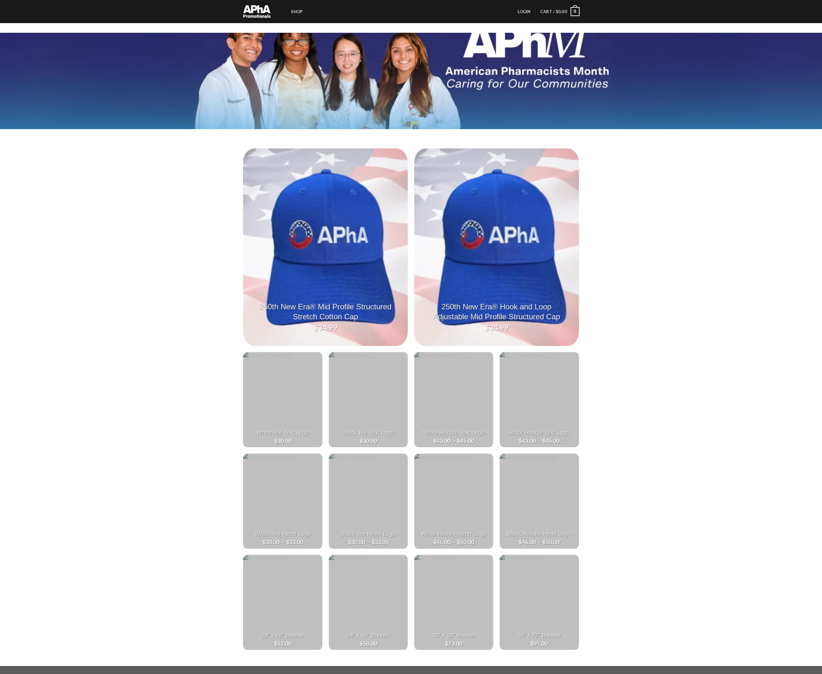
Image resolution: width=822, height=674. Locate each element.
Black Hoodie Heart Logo (539, 533)
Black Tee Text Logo (368, 432)
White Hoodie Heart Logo (453, 533)
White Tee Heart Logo (283, 533)
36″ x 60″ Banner (453, 635)
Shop (296, 11)
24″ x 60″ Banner (368, 635)
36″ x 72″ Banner (539, 635)
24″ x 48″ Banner (282, 635)
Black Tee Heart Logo (368, 533)
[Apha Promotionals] (257, 11)
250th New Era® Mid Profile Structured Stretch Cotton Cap (325, 311)
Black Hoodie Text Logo (539, 432)
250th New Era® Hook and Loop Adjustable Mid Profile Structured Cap (496, 311)
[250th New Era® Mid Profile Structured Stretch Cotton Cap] (325, 247)
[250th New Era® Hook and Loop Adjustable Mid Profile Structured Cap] (496, 247)
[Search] (284, 11)
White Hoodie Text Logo (454, 432)
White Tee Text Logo (283, 432)
